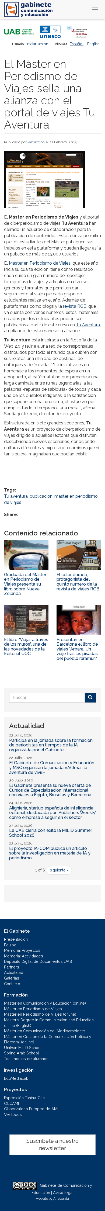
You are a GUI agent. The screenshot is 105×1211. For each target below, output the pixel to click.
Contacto (12, 983)
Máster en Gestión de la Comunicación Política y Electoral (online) (47, 1039)
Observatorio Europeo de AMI (31, 1108)
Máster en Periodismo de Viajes (40, 263)
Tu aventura (16, 496)
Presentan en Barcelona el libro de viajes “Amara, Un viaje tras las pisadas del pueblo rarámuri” (77, 649)
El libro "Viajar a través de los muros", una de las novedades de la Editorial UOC (26, 646)
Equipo (10, 945)
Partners (11, 967)
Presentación (16, 939)
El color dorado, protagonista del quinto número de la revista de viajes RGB (78, 581)
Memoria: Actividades (23, 956)
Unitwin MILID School (23, 1047)
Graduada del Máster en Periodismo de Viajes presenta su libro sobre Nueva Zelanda (25, 584)
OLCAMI (11, 1103)
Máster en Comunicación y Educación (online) (45, 1003)
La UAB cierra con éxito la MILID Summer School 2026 (50, 833)
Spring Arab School (21, 1053)
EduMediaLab (16, 1078)
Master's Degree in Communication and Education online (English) (49, 1023)
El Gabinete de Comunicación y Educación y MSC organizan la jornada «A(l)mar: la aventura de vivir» (51, 767)
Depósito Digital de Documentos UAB (38, 961)
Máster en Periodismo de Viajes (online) (40, 1014)
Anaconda (61, 1198)
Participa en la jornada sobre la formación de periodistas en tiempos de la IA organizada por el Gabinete (51, 745)
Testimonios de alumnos (26, 1058)
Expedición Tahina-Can (24, 1097)
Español (76, 44)
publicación (41, 496)
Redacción (36, 142)
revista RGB (74, 306)
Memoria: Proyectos (22, 950)
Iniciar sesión (37, 44)
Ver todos (13, 1114)
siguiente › (59, 870)
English (93, 44)
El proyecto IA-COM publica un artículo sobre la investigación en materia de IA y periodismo (49, 853)
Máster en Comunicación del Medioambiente (44, 1031)
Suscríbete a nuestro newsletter (52, 1144)
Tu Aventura (88, 324)
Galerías (11, 978)
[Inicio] (28, 9)
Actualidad (13, 972)
